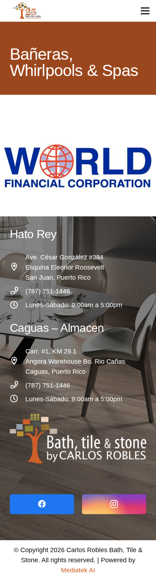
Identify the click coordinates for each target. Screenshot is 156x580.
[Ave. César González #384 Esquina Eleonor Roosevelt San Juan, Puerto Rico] (17, 267)
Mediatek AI (78, 570)
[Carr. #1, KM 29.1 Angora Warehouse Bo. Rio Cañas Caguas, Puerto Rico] (17, 361)
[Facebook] (42, 504)
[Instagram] (114, 504)
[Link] (78, 439)
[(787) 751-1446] (17, 291)
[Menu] (145, 11)
